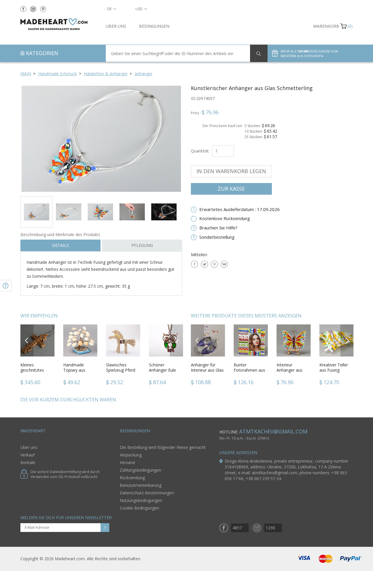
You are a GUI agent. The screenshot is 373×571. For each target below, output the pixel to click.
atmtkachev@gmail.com (273, 431)
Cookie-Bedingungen (139, 508)
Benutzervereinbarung (140, 485)
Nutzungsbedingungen (141, 500)
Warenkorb (326, 26)
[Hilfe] (6, 285)
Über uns (116, 26)
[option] (101, 138)
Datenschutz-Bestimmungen (147, 493)
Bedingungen (154, 26)
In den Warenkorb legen (231, 171)
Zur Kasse (231, 188)
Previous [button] (27, 340)
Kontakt (27, 462)
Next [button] (176, 340)
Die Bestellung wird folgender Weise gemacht (163, 447)
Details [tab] (60, 245)
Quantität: (200, 151)
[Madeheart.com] (58, 24)
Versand (127, 462)
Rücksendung (132, 477)
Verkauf (27, 455)
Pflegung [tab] (142, 245)
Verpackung (131, 455)
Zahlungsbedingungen (140, 470)
